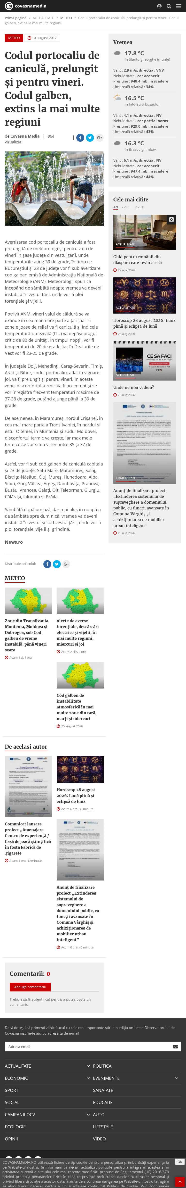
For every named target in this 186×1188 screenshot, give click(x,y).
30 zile (139, 207)
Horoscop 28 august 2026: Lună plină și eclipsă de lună (76, 795)
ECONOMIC (16, 1078)
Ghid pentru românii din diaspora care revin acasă (137, 259)
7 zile (126, 207)
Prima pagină (15, 18)
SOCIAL (12, 1102)
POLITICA (102, 1066)
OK (180, 1161)
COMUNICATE (126, 478)
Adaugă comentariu (30, 987)
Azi (115, 207)
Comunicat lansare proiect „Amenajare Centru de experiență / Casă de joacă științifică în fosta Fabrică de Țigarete (28, 839)
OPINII (11, 1139)
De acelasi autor (26, 746)
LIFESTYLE (103, 1127)
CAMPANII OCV (20, 1114)
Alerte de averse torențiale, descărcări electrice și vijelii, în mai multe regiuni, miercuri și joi (78, 632)
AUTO (99, 1114)
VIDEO (99, 1139)
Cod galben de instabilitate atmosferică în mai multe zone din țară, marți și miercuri (76, 707)
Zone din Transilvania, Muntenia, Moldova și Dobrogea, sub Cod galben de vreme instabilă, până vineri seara (27, 635)
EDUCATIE (103, 1102)
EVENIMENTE (106, 1078)
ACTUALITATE (125, 244)
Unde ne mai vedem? (133, 387)
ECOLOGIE (15, 1127)
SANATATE (103, 1090)
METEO (66, 18)
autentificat (41, 999)
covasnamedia (30, 6)
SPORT (11, 1090)
